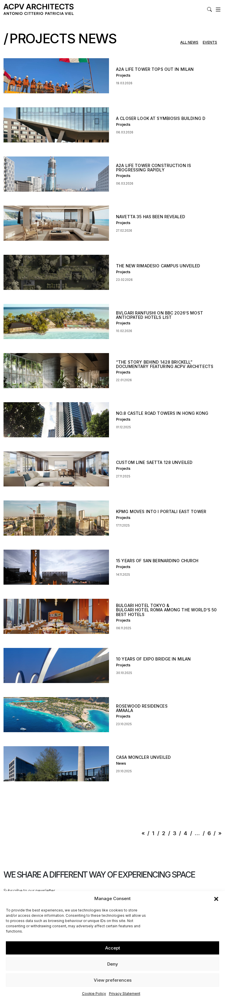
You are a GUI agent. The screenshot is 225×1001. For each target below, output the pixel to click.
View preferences (113, 980)
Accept (112, 948)
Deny (112, 964)
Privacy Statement (124, 993)
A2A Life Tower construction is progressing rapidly (153, 167)
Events (210, 42)
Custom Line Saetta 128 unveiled (154, 462)
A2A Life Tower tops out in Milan (155, 69)
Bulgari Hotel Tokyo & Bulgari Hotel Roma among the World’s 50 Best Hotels (166, 610)
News (121, 763)
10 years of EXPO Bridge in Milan (153, 658)
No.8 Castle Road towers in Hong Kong (162, 413)
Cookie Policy (94, 993)
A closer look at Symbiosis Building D (160, 118)
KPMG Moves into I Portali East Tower (161, 511)
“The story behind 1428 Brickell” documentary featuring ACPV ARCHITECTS (164, 364)
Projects (123, 75)
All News (189, 42)
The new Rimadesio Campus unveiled (158, 265)
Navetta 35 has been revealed (150, 216)
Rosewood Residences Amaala (142, 708)
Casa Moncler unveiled (143, 757)
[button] (216, 899)
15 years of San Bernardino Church (157, 560)
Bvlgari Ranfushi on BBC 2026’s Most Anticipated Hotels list (159, 315)
